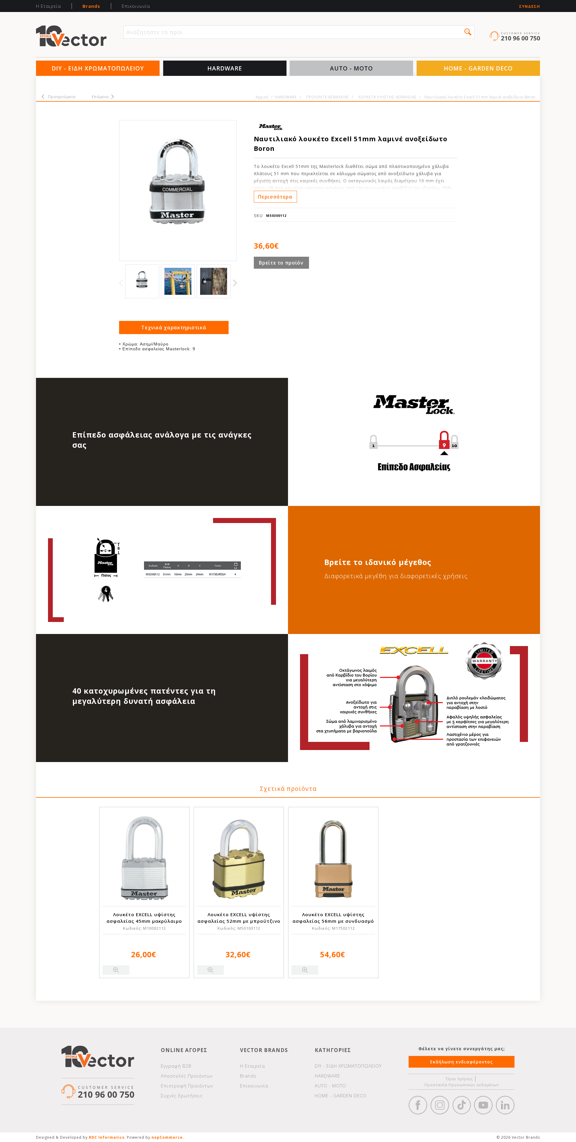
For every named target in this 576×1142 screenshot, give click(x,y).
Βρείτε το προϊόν (281, 262)
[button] (467, 31)
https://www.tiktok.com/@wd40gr (461, 1105)
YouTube (483, 1105)
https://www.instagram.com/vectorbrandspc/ (439, 1105)
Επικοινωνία (136, 6)
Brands (91, 6)
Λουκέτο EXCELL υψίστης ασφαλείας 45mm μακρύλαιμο (144, 917)
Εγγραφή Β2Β (176, 1066)
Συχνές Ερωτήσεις (182, 1096)
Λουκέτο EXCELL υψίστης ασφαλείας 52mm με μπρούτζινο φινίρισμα (238, 921)
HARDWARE (224, 68)
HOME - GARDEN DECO (478, 68)
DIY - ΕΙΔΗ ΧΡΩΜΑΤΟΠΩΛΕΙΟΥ (98, 68)
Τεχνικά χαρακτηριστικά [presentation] (173, 327)
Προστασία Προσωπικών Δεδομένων (461, 1084)
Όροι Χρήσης (459, 1078)
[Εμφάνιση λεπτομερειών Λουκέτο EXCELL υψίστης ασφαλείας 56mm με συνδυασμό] (333, 858)
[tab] (174, 327)
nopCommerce (167, 1137)
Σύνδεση (529, 6)
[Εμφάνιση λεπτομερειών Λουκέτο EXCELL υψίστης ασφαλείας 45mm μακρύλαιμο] (144, 858)
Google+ (505, 1105)
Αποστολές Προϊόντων (187, 1076)
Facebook (418, 1105)
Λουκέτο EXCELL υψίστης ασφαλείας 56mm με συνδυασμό (333, 917)
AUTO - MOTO (351, 68)
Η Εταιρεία (48, 6)
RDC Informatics (106, 1137)
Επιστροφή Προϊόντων (187, 1086)
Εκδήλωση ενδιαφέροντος (461, 1062)
